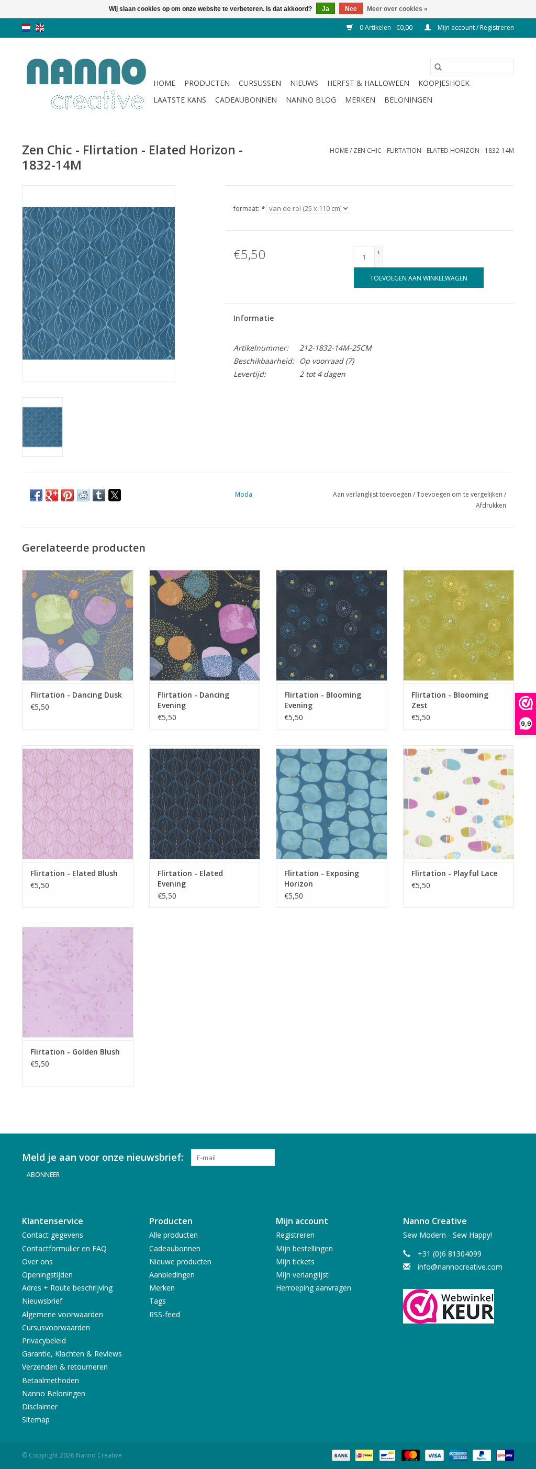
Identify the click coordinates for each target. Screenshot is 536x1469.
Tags (157, 1301)
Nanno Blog (311, 100)
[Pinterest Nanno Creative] (486, 1157)
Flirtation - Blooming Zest (449, 700)
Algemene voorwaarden (62, 1314)
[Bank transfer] (340, 1454)
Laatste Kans (179, 100)
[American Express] (457, 1454)
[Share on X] (114, 495)
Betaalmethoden (50, 1380)
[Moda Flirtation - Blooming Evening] (331, 625)
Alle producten (173, 1235)
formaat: (248, 208)
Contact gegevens (52, 1235)
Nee (351, 9)
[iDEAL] (363, 1454)
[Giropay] (503, 1454)
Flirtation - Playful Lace (454, 873)
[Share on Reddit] (83, 495)
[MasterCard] (409, 1454)
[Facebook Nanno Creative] (468, 1157)
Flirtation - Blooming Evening (322, 700)
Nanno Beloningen (53, 1393)
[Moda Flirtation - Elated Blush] (77, 803)
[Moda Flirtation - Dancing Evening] (205, 625)
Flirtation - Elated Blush (74, 873)
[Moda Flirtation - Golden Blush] (77, 982)
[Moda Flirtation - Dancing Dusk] (77, 625)
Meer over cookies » (397, 9)
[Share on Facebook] (36, 495)
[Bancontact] (386, 1454)
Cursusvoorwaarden (56, 1327)
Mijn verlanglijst (302, 1275)
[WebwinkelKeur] (459, 1306)
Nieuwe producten (180, 1261)
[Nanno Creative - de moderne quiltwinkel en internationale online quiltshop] (86, 83)
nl (26, 28)
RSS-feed (164, 1314)
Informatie (253, 318)
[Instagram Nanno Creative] (505, 1157)
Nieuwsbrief (42, 1301)
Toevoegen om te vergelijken (460, 494)
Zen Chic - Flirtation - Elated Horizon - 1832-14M (433, 150)
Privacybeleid (44, 1340)
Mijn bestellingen (304, 1248)
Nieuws (304, 83)
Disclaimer (40, 1406)
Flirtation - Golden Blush (75, 1052)
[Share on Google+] (52, 495)
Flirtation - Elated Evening (190, 878)
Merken (360, 100)
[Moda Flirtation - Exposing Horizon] (331, 803)
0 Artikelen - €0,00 (386, 27)
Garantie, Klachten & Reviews (72, 1354)
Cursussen (260, 83)
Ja (325, 9)
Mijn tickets (295, 1261)
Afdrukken (491, 505)
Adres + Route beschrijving (67, 1288)
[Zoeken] (438, 67)
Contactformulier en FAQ (64, 1248)
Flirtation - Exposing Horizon (321, 878)
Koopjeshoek (444, 83)
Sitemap (36, 1420)
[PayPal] (481, 1454)
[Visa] (433, 1454)
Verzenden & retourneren (65, 1367)
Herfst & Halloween (368, 83)
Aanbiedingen (172, 1275)
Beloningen (408, 100)
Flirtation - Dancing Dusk (76, 695)
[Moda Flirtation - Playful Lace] (459, 803)
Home (164, 83)
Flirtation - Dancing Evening (193, 700)
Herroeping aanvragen (313, 1288)
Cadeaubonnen (246, 100)
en (40, 28)
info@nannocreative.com (460, 1267)
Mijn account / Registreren (475, 27)
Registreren (295, 1235)
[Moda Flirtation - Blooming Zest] (459, 625)
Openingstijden (47, 1275)
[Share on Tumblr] (99, 495)
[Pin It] (67, 495)
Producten (207, 83)
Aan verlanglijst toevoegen (373, 494)
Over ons (37, 1261)
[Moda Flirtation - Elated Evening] (205, 803)
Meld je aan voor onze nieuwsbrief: (102, 1157)
